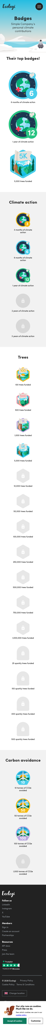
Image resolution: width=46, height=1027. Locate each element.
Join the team (8, 954)
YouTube (6, 916)
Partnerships (8, 935)
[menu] (39, 6)
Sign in (5, 927)
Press (4, 950)
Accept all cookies (14, 1021)
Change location (17, 993)
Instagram (7, 908)
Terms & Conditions (25, 984)
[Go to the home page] (9, 7)
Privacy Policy (26, 980)
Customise (36, 1020)
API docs (6, 946)
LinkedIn (6, 904)
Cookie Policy (8, 984)
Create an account (10, 931)
